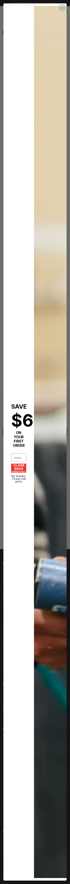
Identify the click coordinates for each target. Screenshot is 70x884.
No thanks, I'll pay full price (18, 478)
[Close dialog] (62, 8)
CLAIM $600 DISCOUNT (18, 468)
